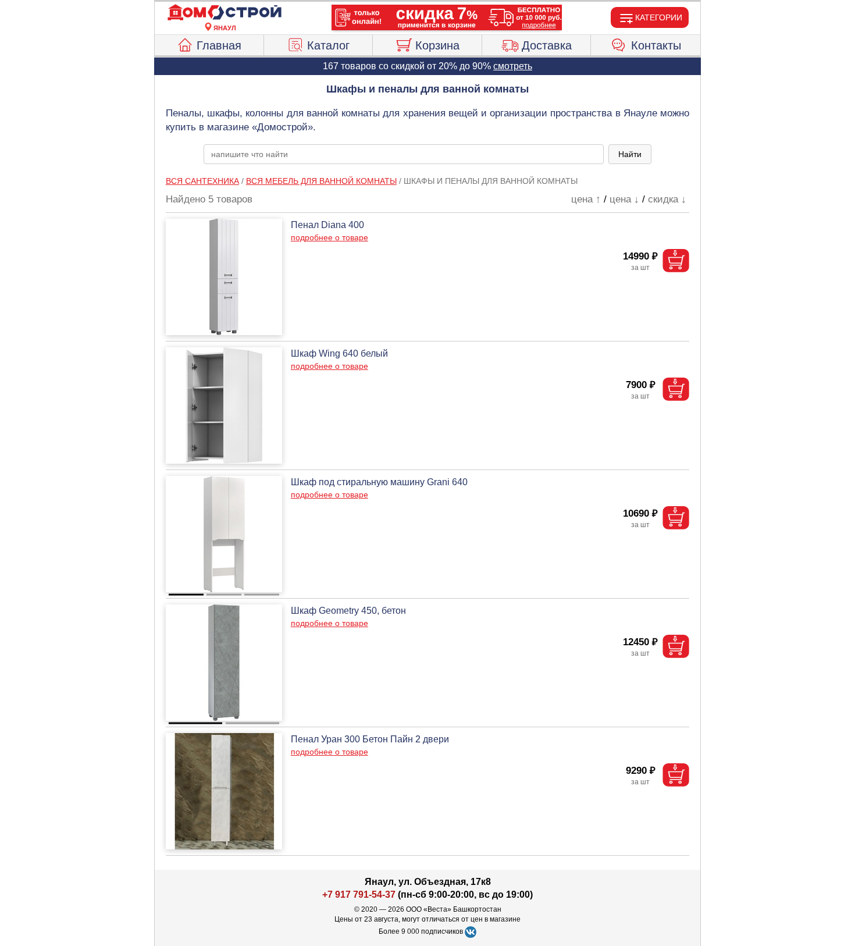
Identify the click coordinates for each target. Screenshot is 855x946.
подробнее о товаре (329, 237)
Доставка (547, 45)
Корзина (437, 45)
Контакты (656, 45)
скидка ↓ (667, 199)
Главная (219, 45)
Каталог (328, 45)
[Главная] (224, 12)
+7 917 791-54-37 (359, 894)
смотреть (512, 66)
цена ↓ (624, 199)
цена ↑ (586, 199)
